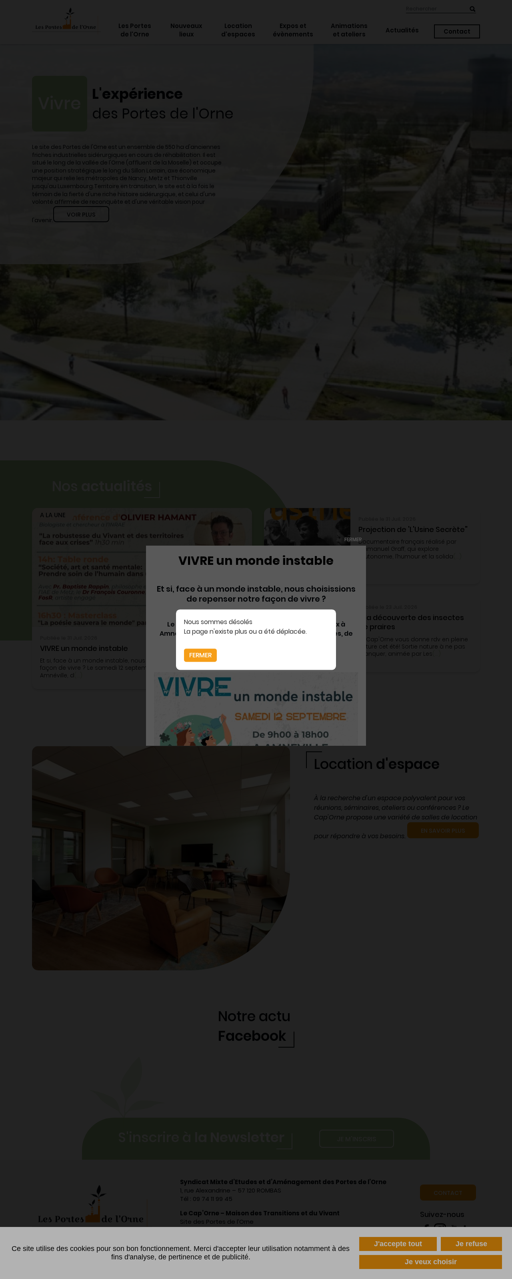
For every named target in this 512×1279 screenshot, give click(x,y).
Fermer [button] (200, 655)
